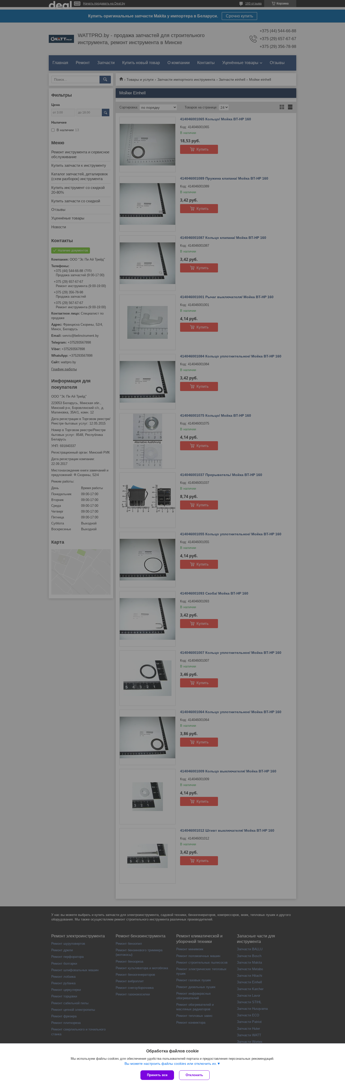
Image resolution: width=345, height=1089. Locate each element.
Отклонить (194, 1075)
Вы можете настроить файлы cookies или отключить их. (171, 1064)
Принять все (157, 1075)
